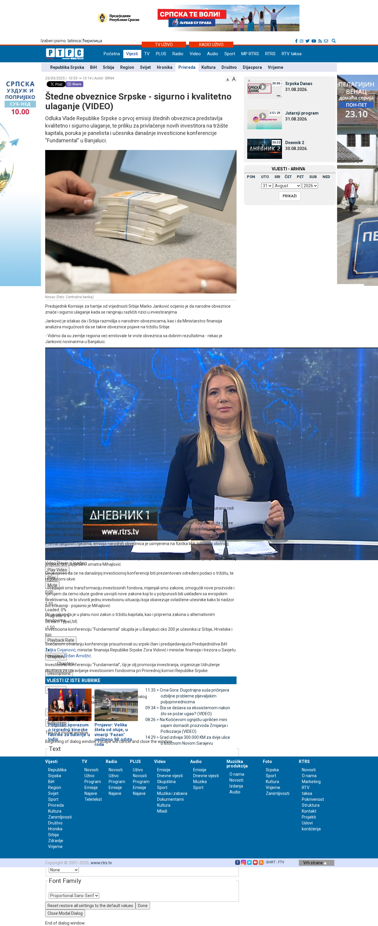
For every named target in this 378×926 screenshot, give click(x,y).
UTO (265, 177)
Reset (90, 905)
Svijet (145, 67)
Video (195, 53)
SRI (277, 177)
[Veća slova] (234, 78)
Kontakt (309, 811)
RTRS (270, 53)
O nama (236, 774)
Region (127, 67)
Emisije (91, 787)
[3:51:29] (264, 119)
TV (147, 53)
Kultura (208, 67)
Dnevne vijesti (170, 775)
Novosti (91, 769)
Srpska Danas (298, 83)
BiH (93, 67)
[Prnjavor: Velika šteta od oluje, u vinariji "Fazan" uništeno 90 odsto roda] (116, 702)
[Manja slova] (227, 78)
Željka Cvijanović (60, 650)
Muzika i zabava (172, 793)
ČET (288, 177)
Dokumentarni (170, 799)
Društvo (229, 67)
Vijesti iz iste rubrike (73, 680)
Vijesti (132, 53)
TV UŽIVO (164, 44)
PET (300, 177)
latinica (74, 40)
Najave (90, 793)
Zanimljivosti (60, 817)
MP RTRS (250, 53)
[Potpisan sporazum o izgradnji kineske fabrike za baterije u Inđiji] (70, 702)
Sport (229, 53)
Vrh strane (313, 862)
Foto (267, 761)
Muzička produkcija (237, 763)
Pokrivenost (313, 799)
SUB (313, 177)
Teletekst (93, 799)
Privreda (186, 67)
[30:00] (264, 89)
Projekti (309, 817)
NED (326, 177)
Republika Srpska (67, 67)
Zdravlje (55, 840)
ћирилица (92, 40)
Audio (212, 53)
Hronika (164, 67)
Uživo (89, 775)
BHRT (271, 862)
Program (92, 781)
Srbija (108, 67)
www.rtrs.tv (101, 862)
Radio (177, 53)
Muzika (200, 781)
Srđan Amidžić (77, 655)
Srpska (272, 769)
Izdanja (236, 786)
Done (143, 905)
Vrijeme (275, 67)
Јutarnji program (302, 113)
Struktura (311, 805)
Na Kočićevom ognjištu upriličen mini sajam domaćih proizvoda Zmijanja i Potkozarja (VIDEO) (186, 725)
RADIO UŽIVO (211, 44)
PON (251, 177)
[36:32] (264, 148)
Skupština (166, 781)
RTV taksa (292, 53)
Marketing (311, 781)
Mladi (162, 811)
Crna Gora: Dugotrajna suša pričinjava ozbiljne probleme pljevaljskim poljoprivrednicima (187, 696)
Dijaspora (252, 67)
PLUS (161, 53)
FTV (281, 862)
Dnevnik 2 (294, 142)
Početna (112, 53)
